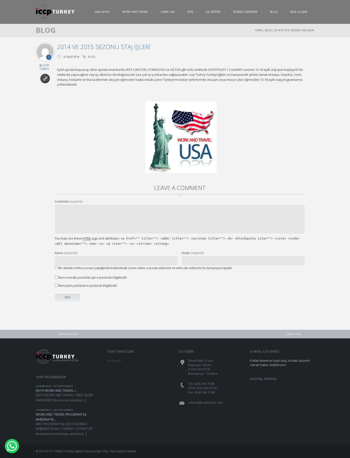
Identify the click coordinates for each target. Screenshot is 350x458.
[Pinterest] (290, 385)
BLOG (274, 12)
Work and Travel (135, 12)
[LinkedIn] (308, 385)
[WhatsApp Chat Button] (12, 446)
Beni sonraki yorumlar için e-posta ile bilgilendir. (93, 277)
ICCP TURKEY (44, 67)
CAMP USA (168, 12)
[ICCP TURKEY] (60, 11)
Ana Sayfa (102, 12)
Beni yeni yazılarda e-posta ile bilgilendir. (88, 285)
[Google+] (299, 385)
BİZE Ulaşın (298, 12)
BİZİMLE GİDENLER (245, 12)
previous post (68, 334)
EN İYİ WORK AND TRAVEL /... (56, 390)
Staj (190, 12)
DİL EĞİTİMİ (213, 12)
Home (258, 30)
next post (294, 334)
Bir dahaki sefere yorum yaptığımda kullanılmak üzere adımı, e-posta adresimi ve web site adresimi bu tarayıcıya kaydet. (145, 268)
